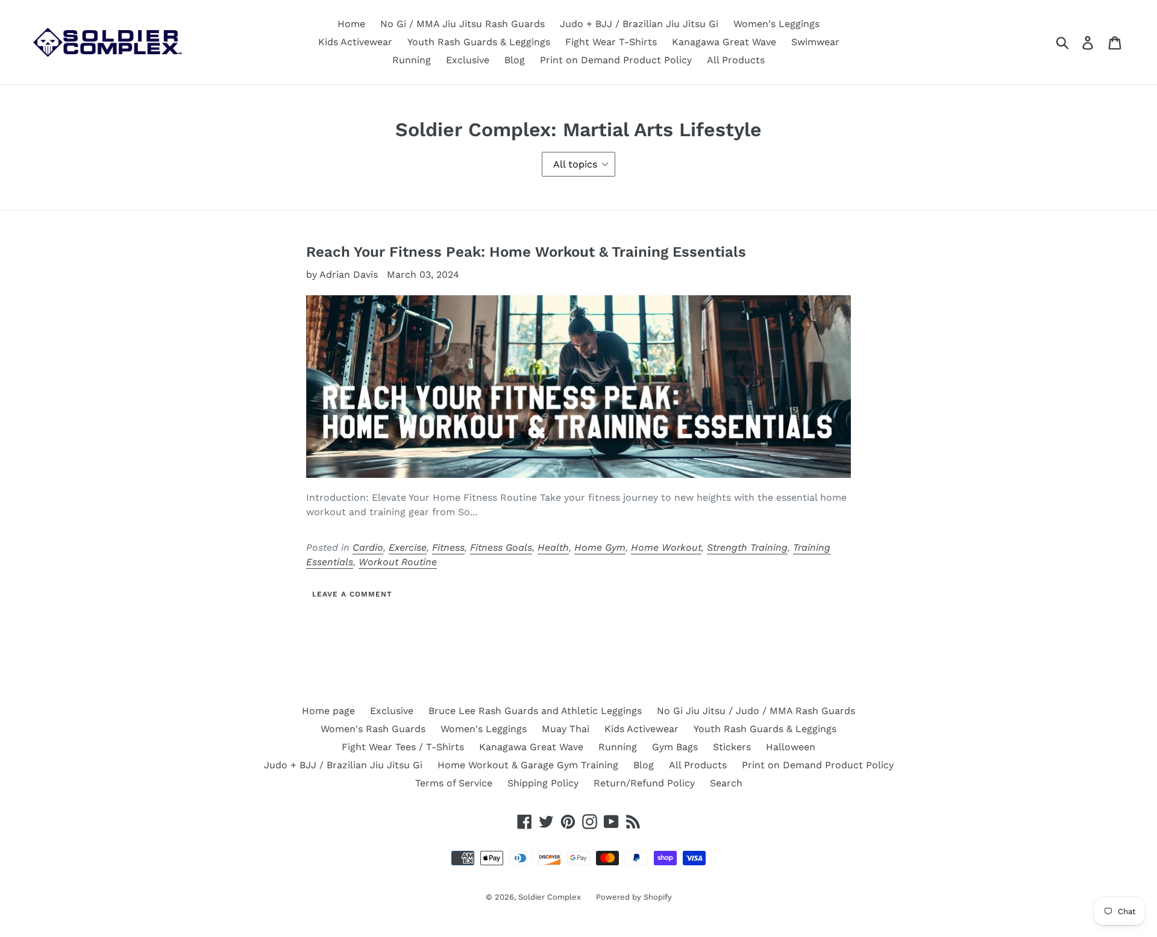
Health (553, 547)
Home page (328, 710)
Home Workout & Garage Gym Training (527, 765)
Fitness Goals (501, 547)
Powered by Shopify (634, 896)
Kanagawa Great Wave (724, 42)
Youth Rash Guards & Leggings (478, 42)
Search (726, 783)
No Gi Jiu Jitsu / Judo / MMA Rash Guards (756, 710)
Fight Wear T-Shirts (611, 42)
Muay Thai (565, 729)
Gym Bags (675, 747)
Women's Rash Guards (373, 729)
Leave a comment (352, 594)
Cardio (368, 547)
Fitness (448, 547)
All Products (736, 60)
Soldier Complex (549, 896)
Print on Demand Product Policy (616, 60)
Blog (514, 60)
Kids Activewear (355, 42)
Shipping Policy (542, 783)
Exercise (408, 547)
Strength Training (747, 547)
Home (351, 24)
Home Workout (666, 547)
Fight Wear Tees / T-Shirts (403, 747)
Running (411, 60)
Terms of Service (453, 783)
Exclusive (467, 60)
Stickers (732, 747)
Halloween (790, 747)
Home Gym (600, 547)
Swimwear (815, 42)
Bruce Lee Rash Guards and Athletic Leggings (535, 710)
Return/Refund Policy (644, 783)
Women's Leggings (776, 24)
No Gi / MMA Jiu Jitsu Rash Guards (462, 24)
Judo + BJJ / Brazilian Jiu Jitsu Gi (639, 24)
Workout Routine (398, 562)
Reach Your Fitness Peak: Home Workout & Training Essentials (526, 251)
